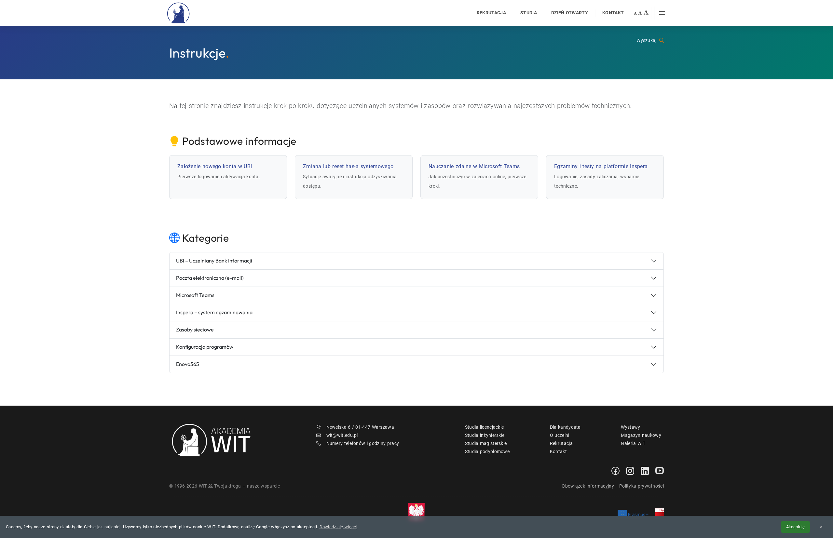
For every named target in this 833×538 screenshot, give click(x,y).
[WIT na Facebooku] (615, 470)
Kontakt (613, 13)
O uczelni (559, 435)
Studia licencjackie (484, 427)
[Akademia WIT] (215, 439)
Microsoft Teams (195, 295)
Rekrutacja (491, 13)
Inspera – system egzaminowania (214, 312)
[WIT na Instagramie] (630, 470)
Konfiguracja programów (204, 346)
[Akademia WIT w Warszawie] (178, 12)
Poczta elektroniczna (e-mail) (210, 278)
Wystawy (630, 427)
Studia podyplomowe (487, 451)
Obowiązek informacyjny (588, 486)
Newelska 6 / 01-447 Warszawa (360, 427)
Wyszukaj (646, 40)
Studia (528, 13)
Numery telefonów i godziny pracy (362, 443)
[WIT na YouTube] (659, 470)
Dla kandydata (565, 427)
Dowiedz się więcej (338, 526)
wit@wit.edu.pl (342, 435)
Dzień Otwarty (569, 13)
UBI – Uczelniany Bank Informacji (214, 260)
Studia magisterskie (486, 443)
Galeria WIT (633, 443)
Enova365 (187, 364)
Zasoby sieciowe (195, 329)
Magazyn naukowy (641, 435)
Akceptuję (795, 526)
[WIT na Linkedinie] (645, 470)
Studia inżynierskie (485, 435)
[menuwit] (662, 13)
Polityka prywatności (641, 486)
